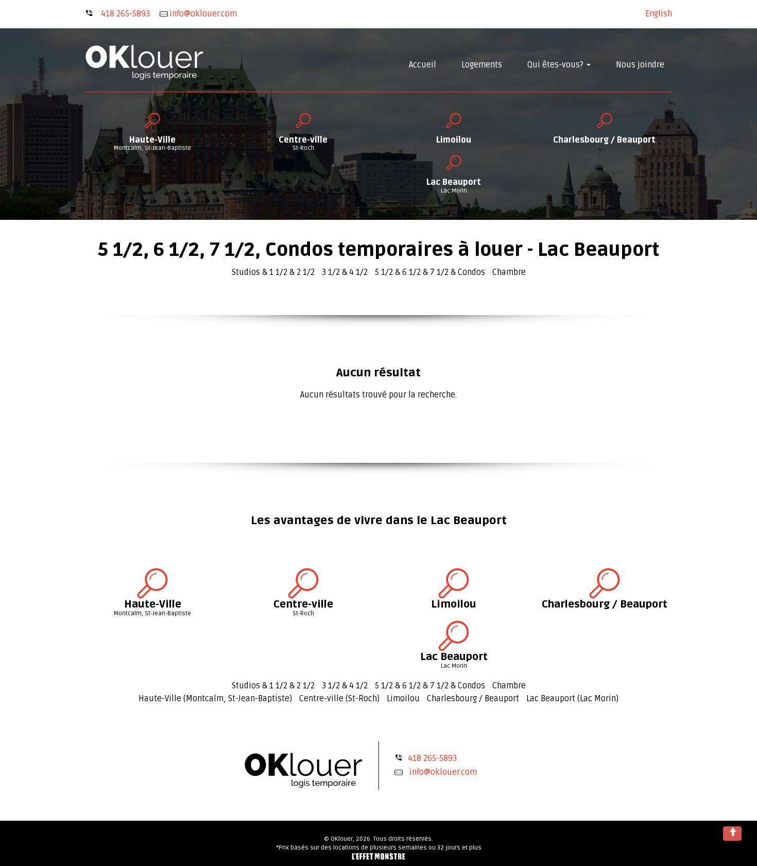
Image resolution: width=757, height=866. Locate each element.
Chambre (509, 272)
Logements (481, 65)
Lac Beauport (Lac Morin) (572, 699)
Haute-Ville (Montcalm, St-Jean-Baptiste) (215, 699)
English (658, 14)
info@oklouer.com (443, 772)
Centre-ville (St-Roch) (339, 699)
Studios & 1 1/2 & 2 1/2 (273, 272)
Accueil (422, 65)
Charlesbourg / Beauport (473, 699)
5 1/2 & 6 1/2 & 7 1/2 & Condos (430, 272)
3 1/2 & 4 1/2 (345, 272)
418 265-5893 (125, 14)
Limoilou (403, 699)
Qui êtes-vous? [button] (556, 65)
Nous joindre (640, 65)
